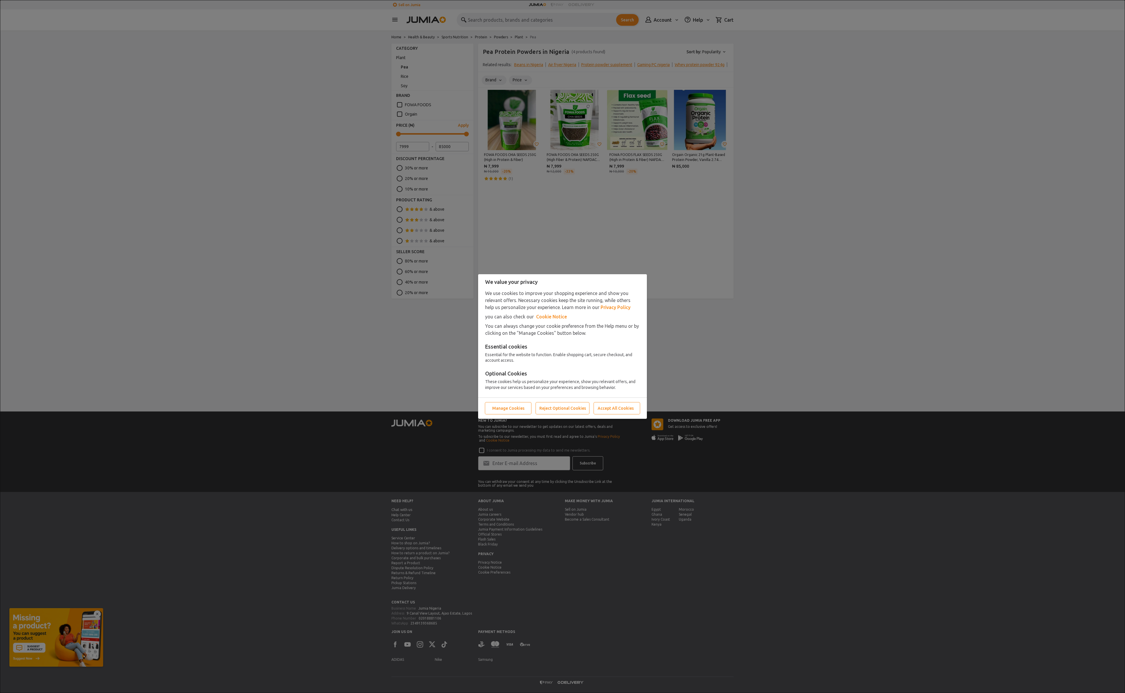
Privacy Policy (615, 307)
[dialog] (562, 346)
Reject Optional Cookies (562, 408)
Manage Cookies (508, 408)
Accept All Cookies (616, 408)
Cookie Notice (551, 316)
